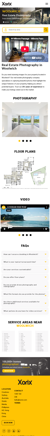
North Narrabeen (40, 339)
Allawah (5, 345)
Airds (5, 339)
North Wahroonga (40, 350)
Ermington (22, 340)
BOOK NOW (9, 371)
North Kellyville (39, 336)
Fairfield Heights (23, 350)
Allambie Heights (7, 343)
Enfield (22, 333)
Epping (22, 339)
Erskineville (22, 343)
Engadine (22, 335)
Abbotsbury (6, 333)
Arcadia (5, 350)
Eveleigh (22, 346)
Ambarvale (6, 346)
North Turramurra (40, 349)
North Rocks (39, 342)
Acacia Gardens (7, 336)
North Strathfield (40, 346)
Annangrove (6, 349)
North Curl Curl (39, 333)
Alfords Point (6, 342)
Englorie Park (23, 336)
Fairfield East (23, 349)
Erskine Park (23, 342)
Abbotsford (6, 335)
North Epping (39, 335)
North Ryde (39, 343)
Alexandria (6, 340)
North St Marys (40, 345)
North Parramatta (40, 340)
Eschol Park (23, 345)
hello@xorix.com (20, 400)
